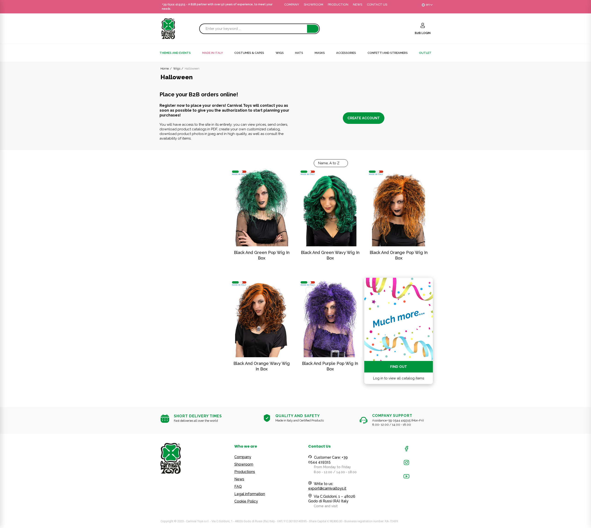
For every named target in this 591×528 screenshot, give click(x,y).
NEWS (357, 4)
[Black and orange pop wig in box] (399, 206)
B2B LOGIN (423, 33)
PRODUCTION (338, 4)
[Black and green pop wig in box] (262, 206)
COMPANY (291, 4)
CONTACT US (377, 4)
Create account (363, 118)
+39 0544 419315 (173, 4)
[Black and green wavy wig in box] (330, 206)
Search (313, 29)
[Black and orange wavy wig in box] (262, 317)
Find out (398, 367)
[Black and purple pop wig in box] (330, 317)
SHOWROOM (313, 4)
